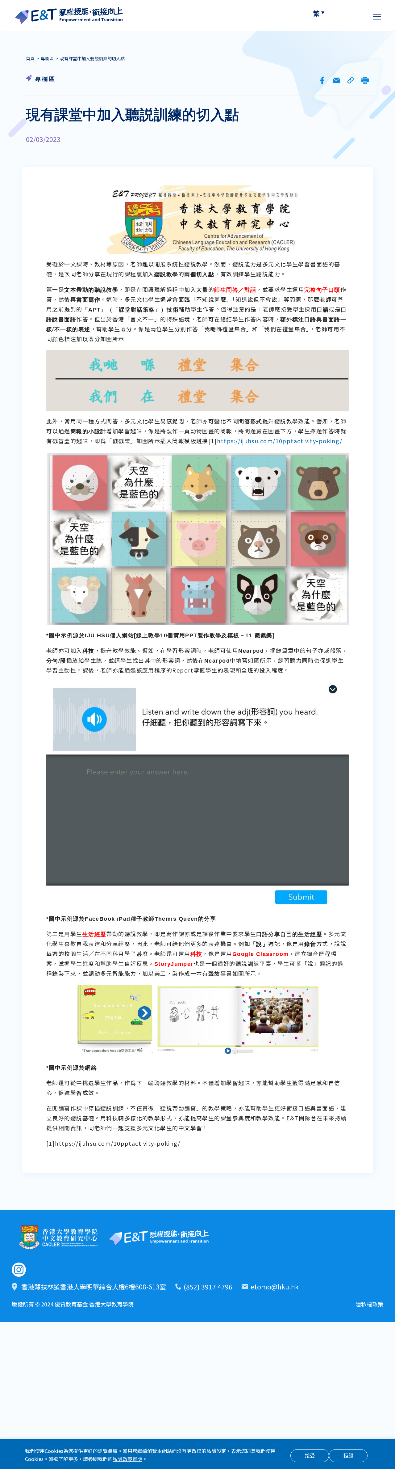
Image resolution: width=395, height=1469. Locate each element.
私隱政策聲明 (127, 1459)
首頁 (30, 59)
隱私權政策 (369, 1305)
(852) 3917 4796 (208, 1287)
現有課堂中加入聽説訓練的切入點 (92, 59)
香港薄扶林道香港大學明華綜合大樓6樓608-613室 (93, 1287)
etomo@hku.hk (275, 1287)
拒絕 (348, 1456)
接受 (310, 1456)
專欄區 (47, 59)
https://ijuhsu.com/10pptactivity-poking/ (280, 442)
